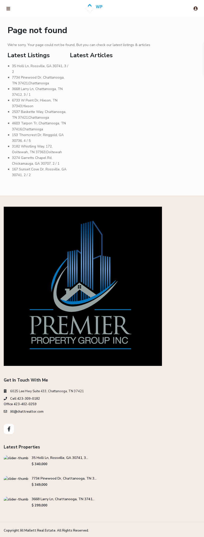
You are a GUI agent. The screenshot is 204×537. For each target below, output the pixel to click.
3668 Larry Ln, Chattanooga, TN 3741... (63, 499)
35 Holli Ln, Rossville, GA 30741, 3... (60, 457)
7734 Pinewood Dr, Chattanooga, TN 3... (64, 478)
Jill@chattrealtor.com (27, 411)
